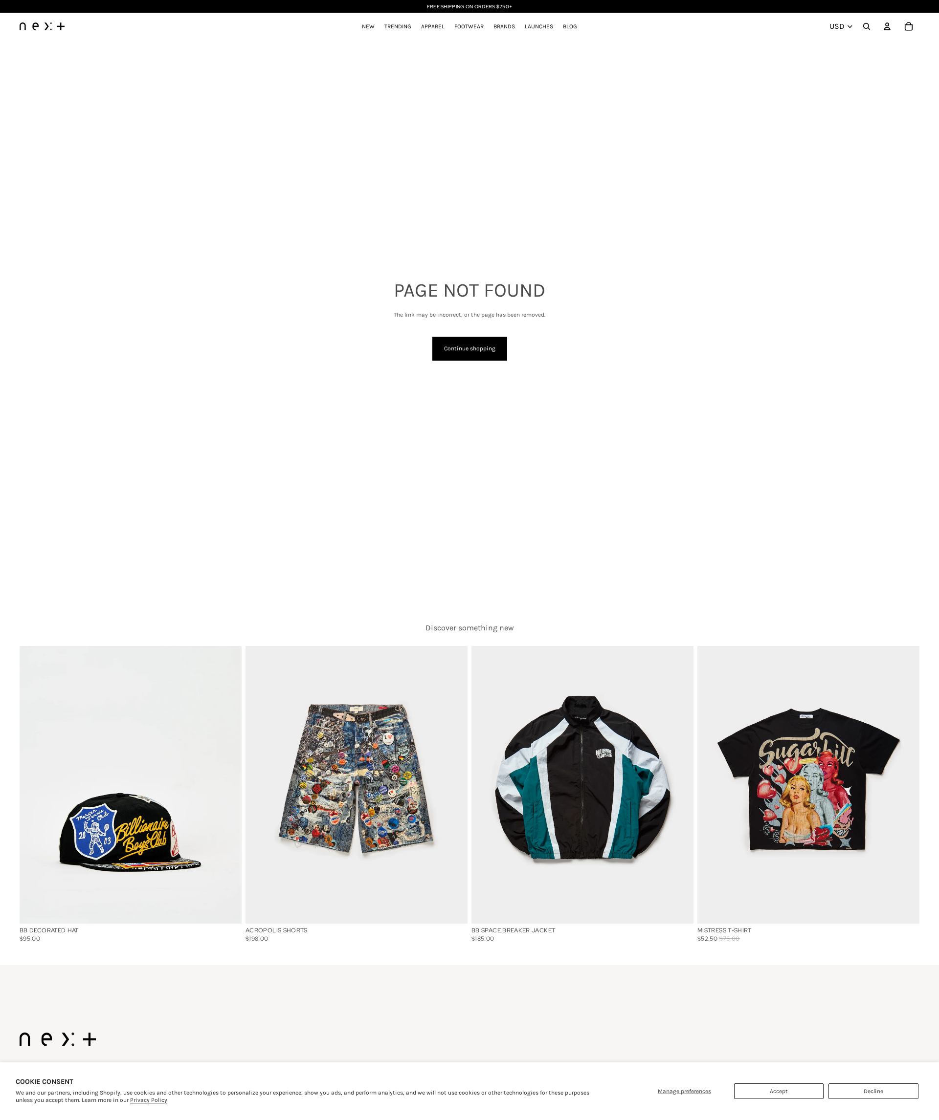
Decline (873, 1091)
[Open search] (866, 26)
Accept (779, 1091)
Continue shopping (469, 348)
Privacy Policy (148, 1100)
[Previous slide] (34, 784)
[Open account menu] (887, 26)
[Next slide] (227, 784)
